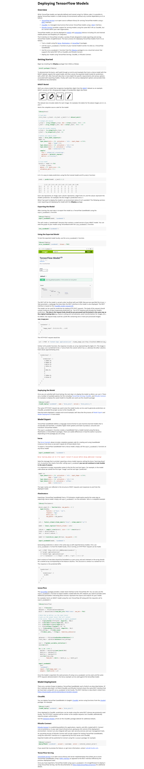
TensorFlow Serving (48, 20)
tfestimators (66, 43)
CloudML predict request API (63, 306)
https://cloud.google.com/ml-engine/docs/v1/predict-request (57, 692)
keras (59, 43)
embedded (78, 33)
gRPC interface (64, 758)
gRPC (43, 22)
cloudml (103, 700)
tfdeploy (74, 50)
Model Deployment (44, 414)
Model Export (97, 412)
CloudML (44, 25)
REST (93, 25)
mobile (69, 33)
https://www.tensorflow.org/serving (84, 765)
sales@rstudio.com (92, 748)
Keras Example (45, 442)
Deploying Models (49, 719)
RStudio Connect (47, 27)
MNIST (85, 88)
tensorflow (75, 43)
